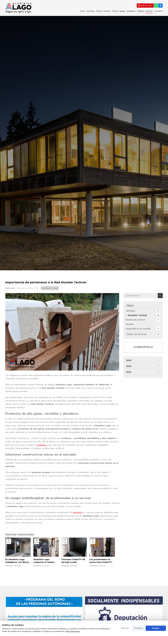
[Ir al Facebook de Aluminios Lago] (160, 5)
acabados (41, 445)
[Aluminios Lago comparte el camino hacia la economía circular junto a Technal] (46, 547)
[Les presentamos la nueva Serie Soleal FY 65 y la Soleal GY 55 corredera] (102, 547)
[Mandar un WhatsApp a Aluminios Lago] (156, 5)
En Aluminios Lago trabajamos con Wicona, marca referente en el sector (18, 561)
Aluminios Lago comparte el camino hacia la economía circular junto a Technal (45, 561)
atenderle (77, 512)
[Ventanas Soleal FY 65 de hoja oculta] (74, 547)
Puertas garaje (118, 11)
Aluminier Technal (50, 288)
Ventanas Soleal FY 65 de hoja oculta (73, 561)
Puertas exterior (103, 11)
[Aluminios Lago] (18, 8)
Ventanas (90, 11)
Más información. (73, 631)
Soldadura (131, 11)
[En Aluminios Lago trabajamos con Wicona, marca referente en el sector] (18, 547)
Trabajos (140, 11)
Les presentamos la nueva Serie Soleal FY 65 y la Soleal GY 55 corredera (101, 561)
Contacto (158, 11)
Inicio (82, 11)
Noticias (149, 11)
